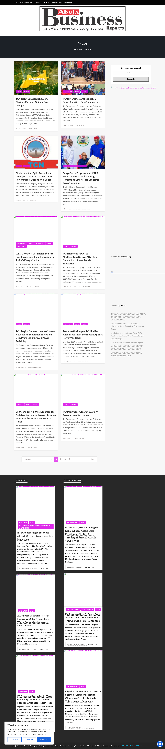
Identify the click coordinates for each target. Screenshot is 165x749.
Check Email (68, 2)
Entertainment (72, 522)
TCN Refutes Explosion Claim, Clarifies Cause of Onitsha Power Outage (33, 102)
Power (26, 91)
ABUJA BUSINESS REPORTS (82, 209)
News (19, 91)
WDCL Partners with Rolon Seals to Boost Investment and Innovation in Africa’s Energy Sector (35, 257)
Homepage (78, 50)
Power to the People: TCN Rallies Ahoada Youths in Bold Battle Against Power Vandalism (83, 334)
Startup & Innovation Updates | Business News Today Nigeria (35, 526)
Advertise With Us (56, 2)
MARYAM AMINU (32, 447)
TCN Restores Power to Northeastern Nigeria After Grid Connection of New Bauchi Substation (80, 258)
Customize (14, 740)
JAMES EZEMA (32, 128)
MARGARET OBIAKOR (32, 286)
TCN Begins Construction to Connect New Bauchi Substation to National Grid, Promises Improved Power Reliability (35, 336)
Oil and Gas (40, 243)
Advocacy (68, 91)
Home (16, 2)
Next (92, 459)
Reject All (29, 740)
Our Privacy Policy (26, 2)
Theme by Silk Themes (132, 746)
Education (23, 522)
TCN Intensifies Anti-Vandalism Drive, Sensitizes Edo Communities (81, 100)
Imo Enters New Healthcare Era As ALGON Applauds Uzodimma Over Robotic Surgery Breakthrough (127, 336)
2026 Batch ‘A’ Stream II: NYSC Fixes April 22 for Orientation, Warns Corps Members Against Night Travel (34, 620)
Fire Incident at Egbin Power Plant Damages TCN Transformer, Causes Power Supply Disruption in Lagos (35, 176)
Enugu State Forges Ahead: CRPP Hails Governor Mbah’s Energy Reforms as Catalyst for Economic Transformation (81, 178)
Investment (21, 243)
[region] (29, 733)
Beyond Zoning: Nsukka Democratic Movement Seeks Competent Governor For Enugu (127, 326)
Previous (27, 459)
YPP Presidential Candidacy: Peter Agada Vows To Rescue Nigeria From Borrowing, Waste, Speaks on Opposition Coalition (127, 345)
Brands (20, 404)
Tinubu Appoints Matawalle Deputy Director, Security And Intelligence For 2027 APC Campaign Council (128, 316)
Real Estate (21, 246)
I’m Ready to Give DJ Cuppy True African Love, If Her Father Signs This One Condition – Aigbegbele (82, 617)
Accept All (43, 740)
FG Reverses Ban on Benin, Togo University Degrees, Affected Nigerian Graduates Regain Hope (34, 699)
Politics (74, 166)
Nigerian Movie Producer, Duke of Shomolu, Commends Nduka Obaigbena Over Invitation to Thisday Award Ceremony (83, 696)
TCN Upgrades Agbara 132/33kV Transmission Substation (80, 413)
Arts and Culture (73, 609)
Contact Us (45, 2)
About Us (37, 2)
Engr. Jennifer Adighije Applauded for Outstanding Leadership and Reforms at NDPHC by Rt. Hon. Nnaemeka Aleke (36, 416)
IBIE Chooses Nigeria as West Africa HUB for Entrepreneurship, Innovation (35, 536)
